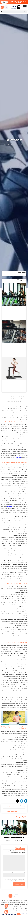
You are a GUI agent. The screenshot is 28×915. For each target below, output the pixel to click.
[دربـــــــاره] (10, 896)
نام (13, 872)
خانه (23, 144)
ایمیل (23, 872)
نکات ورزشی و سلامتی (15, 144)
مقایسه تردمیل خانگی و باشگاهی (14, 837)
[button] (25, 801)
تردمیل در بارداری (7, 144)
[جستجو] (2, 12)
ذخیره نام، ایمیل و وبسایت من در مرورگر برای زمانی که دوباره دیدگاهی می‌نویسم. (15, 880)
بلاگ (21, 144)
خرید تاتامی (18, 457)
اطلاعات (24, 913)
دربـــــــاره (16, 894)
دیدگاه (23, 854)
